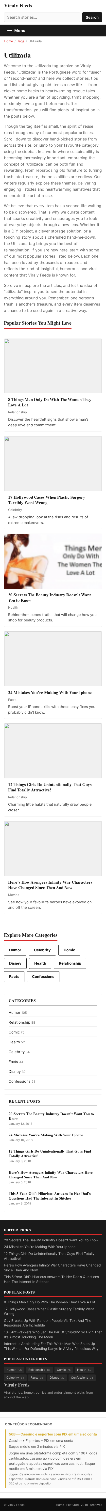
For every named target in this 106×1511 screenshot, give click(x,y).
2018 (84, 1505)
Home (8, 41)
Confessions (43, 976)
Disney (15, 963)
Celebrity (42, 950)
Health (40, 963)
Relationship (70, 963)
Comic (69, 950)
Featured (72, 1505)
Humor (15, 950)
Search (92, 17)
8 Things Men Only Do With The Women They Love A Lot (49, 1302)
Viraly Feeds (18, 5)
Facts (14, 976)
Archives (96, 1505)
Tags (20, 41)
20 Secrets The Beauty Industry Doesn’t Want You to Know (51, 1240)
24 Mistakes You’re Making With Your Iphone (39, 1247)
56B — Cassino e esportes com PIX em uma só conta (53, 1434)
